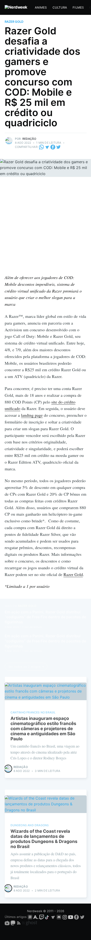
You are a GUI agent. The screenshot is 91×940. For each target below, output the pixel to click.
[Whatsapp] (42, 147)
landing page (32, 415)
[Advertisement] (45, 226)
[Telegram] (47, 147)
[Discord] (58, 917)
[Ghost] (29, 923)
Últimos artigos (16, 917)
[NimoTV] (7, 923)
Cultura (59, 7)
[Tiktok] (47, 917)
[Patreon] (30, 917)
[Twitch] (41, 917)
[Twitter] (58, 147)
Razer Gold (14, 21)
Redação (29, 138)
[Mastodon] (13, 923)
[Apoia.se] (36, 917)
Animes (41, 7)
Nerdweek (34, 911)
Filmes (78, 7)
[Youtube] (70, 917)
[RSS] (19, 923)
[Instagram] (64, 917)
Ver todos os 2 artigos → (26, 666)
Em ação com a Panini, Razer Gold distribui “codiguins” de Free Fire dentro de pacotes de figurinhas (45, 617)
